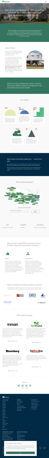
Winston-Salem (32, 196)
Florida (3, 408)
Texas (3, 426)
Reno (13, 193)
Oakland (8, 194)
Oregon (3, 422)
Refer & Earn (19, 403)
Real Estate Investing (6, 436)
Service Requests (34, 406)
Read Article (12, 341)
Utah (3, 427)
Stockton (13, 195)
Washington (4, 429)
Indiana (3, 411)
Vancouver (9, 188)
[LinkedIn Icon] (18, 385)
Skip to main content (0, 5)
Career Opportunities (21, 439)
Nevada (3, 416)
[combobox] (19, 211)
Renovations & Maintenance (7, 438)
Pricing (18, 404)
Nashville (30, 197)
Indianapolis (30, 194)
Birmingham (28, 200)
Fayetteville (28, 198)
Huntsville (32, 199)
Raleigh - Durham (37, 196)
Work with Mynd (20, 401)
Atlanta (33, 200)
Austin (24, 201)
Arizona (3, 403)
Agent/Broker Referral (21, 436)
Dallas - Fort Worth (20, 200)
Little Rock (25, 199)
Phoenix (17, 199)
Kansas (3, 413)
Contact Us (19, 438)
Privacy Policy (19, 448)
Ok (20, 452)
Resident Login (34, 403)
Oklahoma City (21, 198)
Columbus (34, 195)
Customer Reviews (20, 406)
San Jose (10, 197)
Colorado (4, 407)
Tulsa (26, 199)
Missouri (4, 414)
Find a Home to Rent (35, 401)
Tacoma (14, 188)
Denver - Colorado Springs (20, 194)
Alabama (4, 401)
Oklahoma (4, 420)
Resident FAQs (34, 407)
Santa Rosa (8, 193)
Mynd (3, 1)
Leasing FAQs (33, 408)
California (4, 406)
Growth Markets (5, 435)
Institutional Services (21, 435)
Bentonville (24, 197)
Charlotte (37, 198)
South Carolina (5, 423)
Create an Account (35, 404)
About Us (18, 433)
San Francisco (7, 195)
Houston (27, 202)
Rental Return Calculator (7, 433)
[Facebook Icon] (30, 385)
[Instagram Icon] (22, 385)
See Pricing (35, 212)
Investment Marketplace (21, 407)
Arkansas (4, 404)
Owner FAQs (19, 410)
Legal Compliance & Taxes (7, 439)
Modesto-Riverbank (14, 196)
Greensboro (37, 197)
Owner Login (19, 408)
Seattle (12, 187)
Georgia (3, 410)
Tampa (33, 204)
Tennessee (4, 424)
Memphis (28, 199)
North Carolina (5, 417)
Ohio (3, 419)
